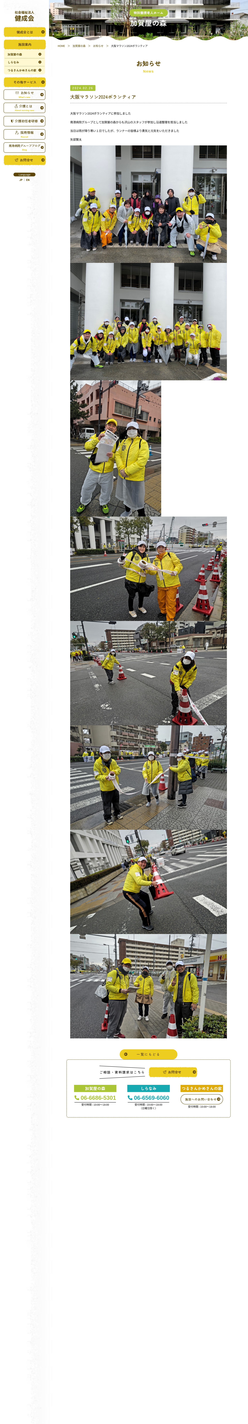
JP (20, 180)
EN (28, 180)
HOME (61, 46)
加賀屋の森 (79, 46)
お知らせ (98, 46)
